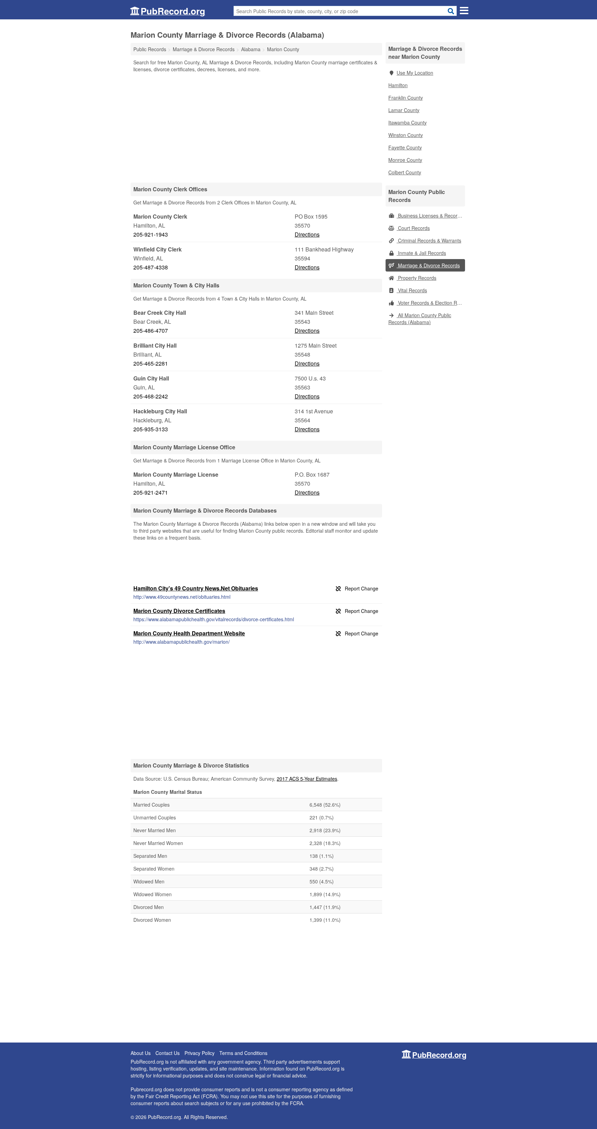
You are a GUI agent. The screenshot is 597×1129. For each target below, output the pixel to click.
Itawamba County (407, 122)
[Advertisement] (256, 127)
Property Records (416, 277)
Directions (307, 234)
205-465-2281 (150, 363)
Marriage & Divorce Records (428, 265)
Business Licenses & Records (430, 215)
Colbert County (404, 172)
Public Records (149, 49)
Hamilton (398, 85)
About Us (141, 1052)
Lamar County (403, 110)
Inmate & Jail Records (421, 252)
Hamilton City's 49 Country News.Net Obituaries (195, 588)
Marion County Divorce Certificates (179, 611)
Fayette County (405, 147)
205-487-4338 (150, 267)
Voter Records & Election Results (431, 302)
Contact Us (167, 1052)
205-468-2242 (150, 396)
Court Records (413, 227)
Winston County (405, 134)
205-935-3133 (150, 429)
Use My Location (415, 72)
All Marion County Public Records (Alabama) (419, 318)
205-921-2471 (150, 492)
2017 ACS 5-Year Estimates (307, 778)
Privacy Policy (199, 1052)
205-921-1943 (150, 234)
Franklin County (405, 97)
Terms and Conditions (243, 1052)
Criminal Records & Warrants (429, 240)
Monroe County (405, 159)
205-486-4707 (150, 330)
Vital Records (412, 290)
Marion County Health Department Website (189, 633)
